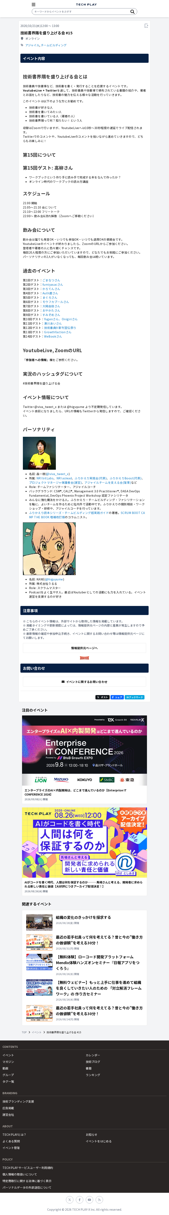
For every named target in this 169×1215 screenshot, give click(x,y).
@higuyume (54, 579)
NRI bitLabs (45, 478)
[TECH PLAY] (86, 4)
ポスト (104, 697)
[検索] (132, 11)
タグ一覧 (8, 1081)
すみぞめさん (51, 315)
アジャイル (32, 45)
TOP (24, 1032)
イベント (37, 1032)
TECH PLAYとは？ (14, 1134)
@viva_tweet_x (57, 474)
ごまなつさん (51, 280)
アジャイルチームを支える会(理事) (107, 482)
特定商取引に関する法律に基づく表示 (27, 1181)
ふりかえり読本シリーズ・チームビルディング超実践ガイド (69, 513)
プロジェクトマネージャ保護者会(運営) (55, 482)
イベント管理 (11, 1148)
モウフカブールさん (55, 302)
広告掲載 (8, 1108)
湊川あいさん (53, 323)
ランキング (93, 1075)
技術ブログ (93, 1062)
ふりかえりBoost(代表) (126, 478)
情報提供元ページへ (84, 648)
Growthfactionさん (58, 332)
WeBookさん (53, 336)
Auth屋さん (50, 293)
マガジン (8, 1062)
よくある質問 (11, 1141)
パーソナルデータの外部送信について (27, 1187)
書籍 (89, 1068)
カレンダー (93, 1055)
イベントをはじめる (99, 1141)
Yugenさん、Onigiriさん (61, 319)
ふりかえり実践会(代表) (91, 478)
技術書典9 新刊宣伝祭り (60, 328)
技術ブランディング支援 (18, 1101)
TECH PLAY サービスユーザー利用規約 (27, 1168)
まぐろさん (49, 297)
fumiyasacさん (52, 284)
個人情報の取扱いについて (19, 1174)
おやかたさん (51, 310)
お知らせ (91, 1134)
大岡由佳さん (51, 306)
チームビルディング (54, 45)
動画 (5, 1068)
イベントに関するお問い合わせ (87, 682)
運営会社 (8, 1114)
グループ (8, 1075)
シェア (118, 697)
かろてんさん (51, 289)
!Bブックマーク (134, 697)
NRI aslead (64, 478)
